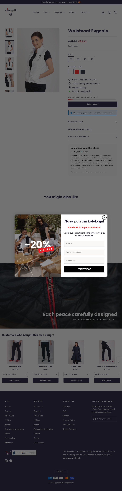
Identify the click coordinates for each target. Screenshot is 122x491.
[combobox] (83, 261)
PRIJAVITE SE (84, 269)
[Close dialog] (104, 217)
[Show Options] (102, 261)
